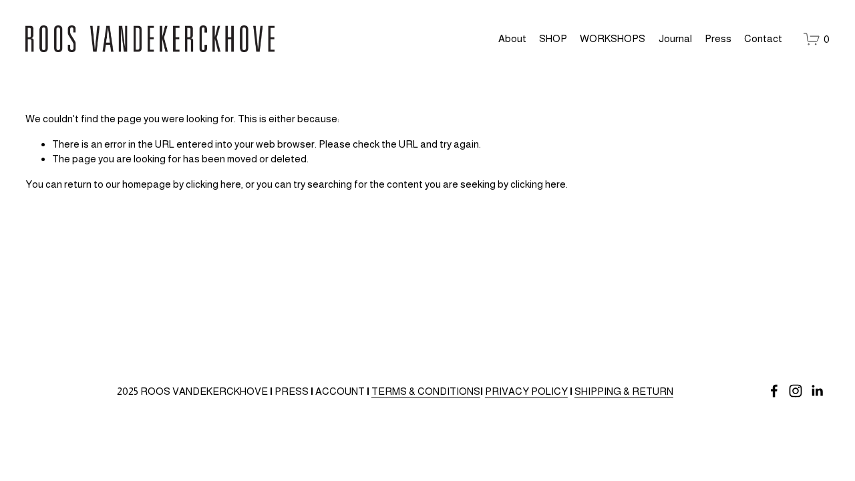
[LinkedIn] (817, 390)
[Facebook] (774, 390)
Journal (675, 38)
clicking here (213, 184)
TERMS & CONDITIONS (425, 391)
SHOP (553, 38)
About (512, 38)
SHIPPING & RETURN (623, 391)
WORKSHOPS (612, 38)
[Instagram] (795, 390)
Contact (763, 38)
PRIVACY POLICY (526, 391)
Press (718, 38)
